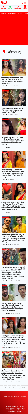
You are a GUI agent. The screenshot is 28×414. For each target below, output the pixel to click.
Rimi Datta (6, 347)
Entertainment (5, 60)
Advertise (22, 406)
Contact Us (15, 406)
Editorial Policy (21, 408)
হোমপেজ (3, 13)
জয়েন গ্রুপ (10, 8)
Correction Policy (9, 410)
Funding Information (11, 408)
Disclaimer (19, 411)
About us (8, 406)
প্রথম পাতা (3, 8)
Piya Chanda (6, 85)
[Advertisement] (14, 30)
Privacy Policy (11, 411)
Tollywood (5, 90)
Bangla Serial (5, 152)
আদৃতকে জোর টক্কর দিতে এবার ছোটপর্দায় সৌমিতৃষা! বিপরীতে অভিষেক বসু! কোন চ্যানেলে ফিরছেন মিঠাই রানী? (13, 110)
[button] (21, 2)
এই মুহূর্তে (25, 8)
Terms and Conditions (20, 410)
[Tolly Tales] (4, 2)
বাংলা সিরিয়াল (17, 8)
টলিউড (20, 13)
